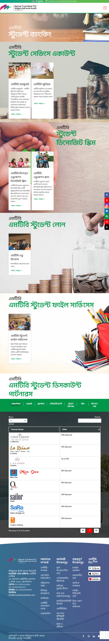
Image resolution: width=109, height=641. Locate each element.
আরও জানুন (16, 114)
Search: (97, 417)
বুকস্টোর (41, 404)
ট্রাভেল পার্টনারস (70, 405)
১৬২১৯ (51, 1)
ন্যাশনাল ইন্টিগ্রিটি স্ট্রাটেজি (60, 616)
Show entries (11, 420)
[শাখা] (106, 227)
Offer (64, 430)
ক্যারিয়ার (45, 598)
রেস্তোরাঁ (29, 404)
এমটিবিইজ (61, 609)
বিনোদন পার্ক (94, 405)
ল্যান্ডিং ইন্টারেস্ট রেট (76, 593)
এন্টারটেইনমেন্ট (56, 404)
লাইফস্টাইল (16, 404)
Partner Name (17, 430)
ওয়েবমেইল (46, 613)
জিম (83, 404)
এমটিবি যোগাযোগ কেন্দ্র (45, 606)
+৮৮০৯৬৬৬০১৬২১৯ (66, 1)
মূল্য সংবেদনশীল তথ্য (62, 570)
